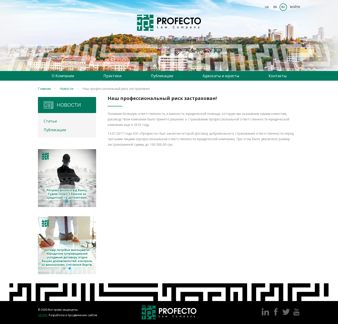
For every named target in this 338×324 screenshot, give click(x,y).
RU (283, 7)
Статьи (50, 121)
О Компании (63, 75)
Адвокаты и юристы (221, 75)
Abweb (42, 315)
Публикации (162, 75)
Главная (44, 88)
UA (267, 7)
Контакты (277, 75)
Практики (112, 75)
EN (275, 7)
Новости (66, 88)
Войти (295, 7)
